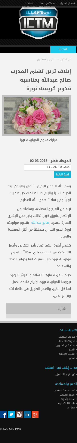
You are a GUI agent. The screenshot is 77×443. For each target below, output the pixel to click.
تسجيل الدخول (67, 3)
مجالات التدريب (67, 336)
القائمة (63, 49)
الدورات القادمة (67, 341)
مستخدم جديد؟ (47, 3)
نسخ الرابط (62, 174)
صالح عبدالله (40, 222)
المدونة (71, 358)
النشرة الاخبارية (67, 354)
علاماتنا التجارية (67, 403)
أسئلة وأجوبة (68, 399)
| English (29, 3)
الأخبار (72, 349)
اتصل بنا (71, 407)
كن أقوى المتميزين (65, 374)
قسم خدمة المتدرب (65, 390)
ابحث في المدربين (65, 345)
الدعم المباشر (67, 394)
